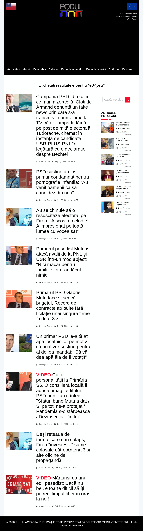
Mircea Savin (44, 162)
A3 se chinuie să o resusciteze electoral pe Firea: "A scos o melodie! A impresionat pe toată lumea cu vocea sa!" (62, 221)
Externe (54, 69)
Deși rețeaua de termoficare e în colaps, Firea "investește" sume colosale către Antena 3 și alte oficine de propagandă (63, 447)
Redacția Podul (45, 200)
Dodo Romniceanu (125, 160)
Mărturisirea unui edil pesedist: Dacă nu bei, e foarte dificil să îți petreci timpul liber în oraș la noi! (63, 488)
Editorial (114, 69)
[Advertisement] (71, 44)
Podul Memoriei (96, 69)
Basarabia (39, 69)
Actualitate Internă (19, 69)
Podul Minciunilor (72, 69)
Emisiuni (127, 69)
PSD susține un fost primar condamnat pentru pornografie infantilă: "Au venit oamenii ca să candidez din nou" (62, 182)
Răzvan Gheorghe (125, 144)
